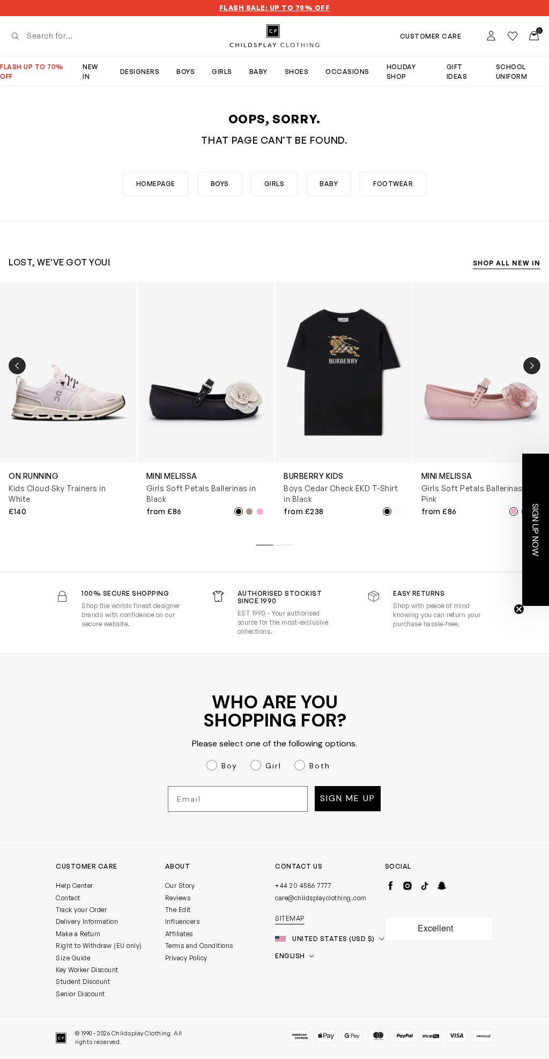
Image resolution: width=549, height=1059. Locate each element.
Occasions (347, 72)
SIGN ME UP (347, 798)
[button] (535, 530)
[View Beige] (249, 511)
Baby (258, 72)
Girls (222, 72)
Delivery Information (87, 921)
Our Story (180, 886)
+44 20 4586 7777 (303, 886)
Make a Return (78, 934)
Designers (140, 72)
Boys (185, 72)
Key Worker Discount (87, 970)
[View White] (397, 511)
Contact (68, 898)
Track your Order (81, 910)
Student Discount (83, 981)
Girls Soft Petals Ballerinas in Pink (476, 493)
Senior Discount (80, 994)
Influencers (182, 921)
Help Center (74, 886)
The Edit (178, 910)
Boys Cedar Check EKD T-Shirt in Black (341, 493)
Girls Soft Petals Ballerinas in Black (201, 493)
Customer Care (431, 36)
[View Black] (238, 511)
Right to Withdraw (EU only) (99, 946)
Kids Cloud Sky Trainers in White (57, 493)
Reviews (178, 898)
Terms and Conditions (199, 946)
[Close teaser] (519, 609)
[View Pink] (260, 511)
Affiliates (179, 934)
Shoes (297, 72)
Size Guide (73, 958)
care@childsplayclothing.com (321, 898)
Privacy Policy (186, 958)
